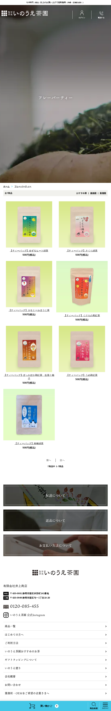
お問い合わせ (13, 685)
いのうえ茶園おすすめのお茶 (22, 651)
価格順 (93, 193)
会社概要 (10, 676)
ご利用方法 (11, 643)
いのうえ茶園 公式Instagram (27, 615)
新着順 (103, 193)
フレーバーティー (22, 186)
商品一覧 (10, 626)
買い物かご (48, 706)
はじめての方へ (14, 634)
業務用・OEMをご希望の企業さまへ (27, 693)
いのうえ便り (13, 668)
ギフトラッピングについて (21, 660)
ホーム (6, 186)
